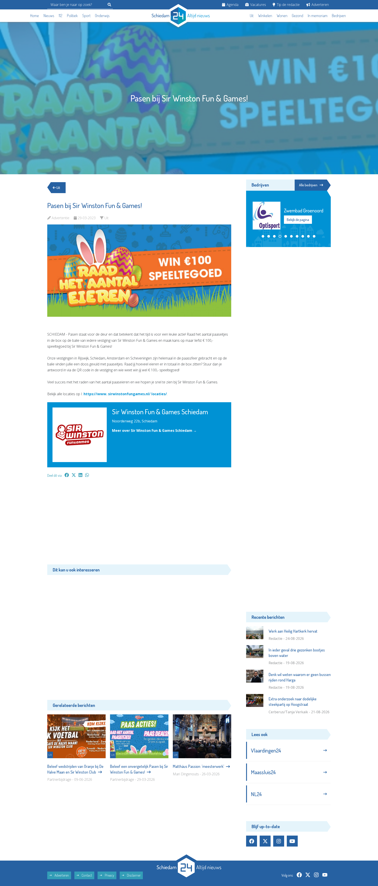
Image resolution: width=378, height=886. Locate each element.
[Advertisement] (139, 523)
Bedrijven (339, 15)
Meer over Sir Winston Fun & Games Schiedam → (154, 430)
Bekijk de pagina (298, 219)
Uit (252, 15)
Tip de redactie (288, 4)
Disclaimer (133, 875)
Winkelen (265, 15)
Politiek (72, 15)
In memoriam (317, 15)
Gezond (297, 15)
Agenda (232, 4)
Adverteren (320, 4)
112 (60, 15)
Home (34, 15)
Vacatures (257, 4)
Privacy (109, 875)
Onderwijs (102, 15)
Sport (86, 15)
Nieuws (49, 15)
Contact (86, 875)
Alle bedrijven (308, 185)
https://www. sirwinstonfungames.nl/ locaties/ (125, 393)
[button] (263, 236)
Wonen (282, 15)
